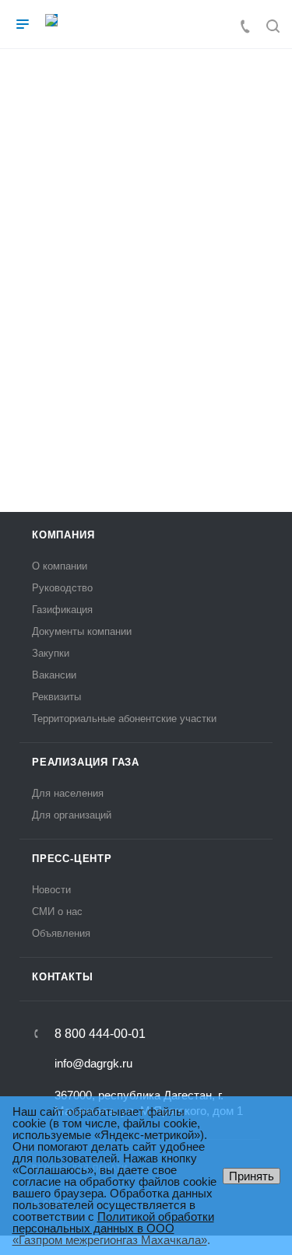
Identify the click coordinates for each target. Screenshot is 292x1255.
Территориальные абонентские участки (124, 718)
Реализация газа (85, 762)
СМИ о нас (57, 911)
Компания (63, 535)
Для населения (68, 793)
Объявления (61, 933)
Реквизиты (56, 697)
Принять (251, 1176)
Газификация (62, 609)
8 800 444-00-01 (100, 1034)
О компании (59, 566)
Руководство (62, 588)
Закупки (50, 653)
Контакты (62, 977)
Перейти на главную (146, 415)
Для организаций (71, 815)
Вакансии (54, 675)
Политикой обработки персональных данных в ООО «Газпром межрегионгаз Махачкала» (113, 1228)
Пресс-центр (72, 858)
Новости (51, 890)
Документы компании (82, 631)
